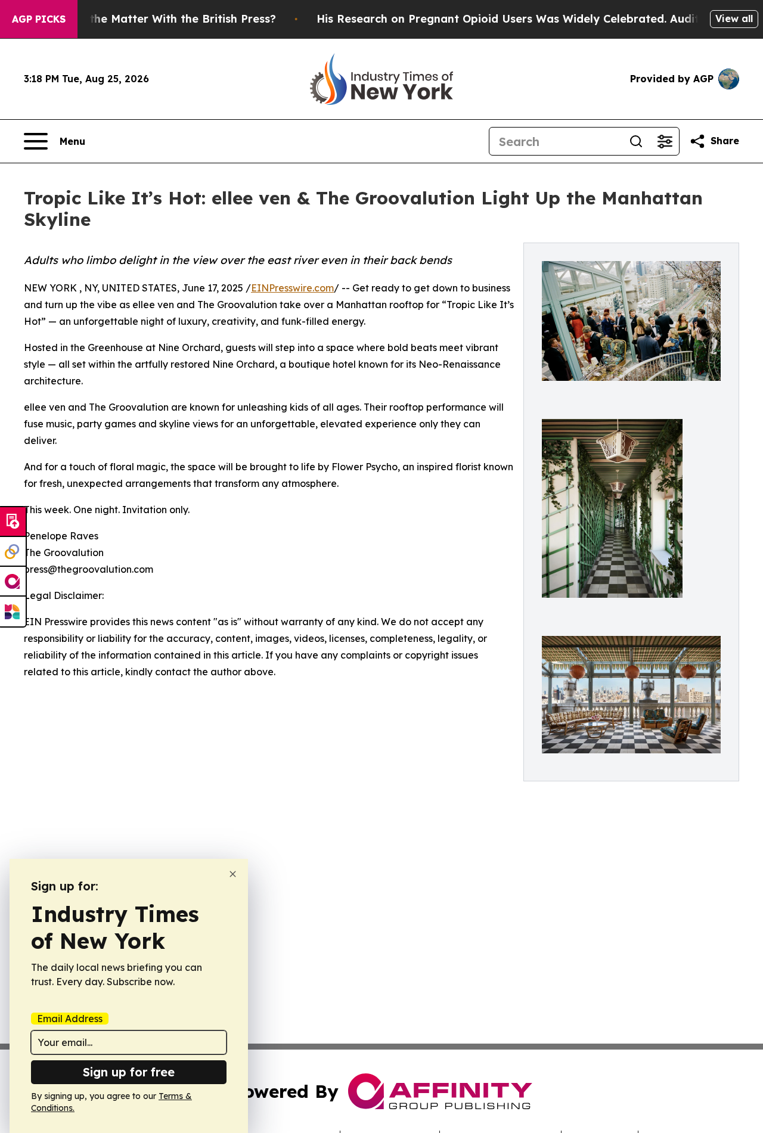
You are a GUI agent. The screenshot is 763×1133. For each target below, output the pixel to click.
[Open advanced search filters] (664, 141)
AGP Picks (39, 19)
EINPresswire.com (292, 288)
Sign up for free (129, 1071)
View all (734, 18)
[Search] (636, 141)
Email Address (70, 1019)
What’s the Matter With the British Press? (162, 19)
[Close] (232, 874)
